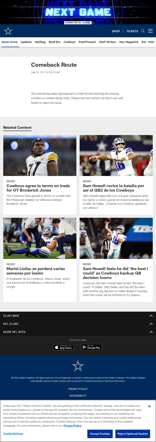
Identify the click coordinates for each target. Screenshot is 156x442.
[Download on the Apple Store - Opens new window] (63, 347)
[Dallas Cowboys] (78, 366)
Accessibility (78, 395)
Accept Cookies (100, 433)
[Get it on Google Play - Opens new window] (91, 349)
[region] (78, 421)
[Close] (149, 406)
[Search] (143, 31)
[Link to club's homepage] (8, 29)
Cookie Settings (13, 433)
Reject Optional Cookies (133, 433)
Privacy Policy (78, 388)
